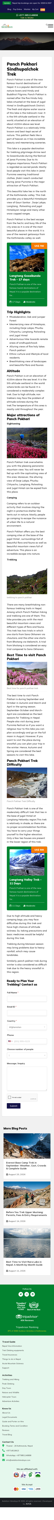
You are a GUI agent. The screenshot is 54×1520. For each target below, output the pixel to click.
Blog (9, 9)
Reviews (5, 1430)
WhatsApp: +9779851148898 (18, 1455)
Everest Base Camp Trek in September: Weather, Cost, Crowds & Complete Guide (26, 1165)
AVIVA (28, 1504)
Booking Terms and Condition (15, 1426)
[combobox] (10, 1041)
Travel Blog (7, 1434)
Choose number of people (20, 1049)
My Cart (35, 9)
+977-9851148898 (28, 16)
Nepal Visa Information (12, 1346)
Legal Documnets (9, 1417)
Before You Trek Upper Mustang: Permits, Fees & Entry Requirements (26, 1214)
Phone (10, 1035)
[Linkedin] (32, 1294)
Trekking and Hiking (10, 1379)
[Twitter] (20, 1294)
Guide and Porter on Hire (13, 1421)
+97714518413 (12, 1450)
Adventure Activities (10, 1401)
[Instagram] (26, 1294)
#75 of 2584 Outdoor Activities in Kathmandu (27, 1331)
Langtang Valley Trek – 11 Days (26, 881)
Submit (13, 1105)
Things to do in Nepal (11, 1359)
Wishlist (27, 9)
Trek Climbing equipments (13, 1350)
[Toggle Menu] (50, 25)
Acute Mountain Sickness (13, 1363)
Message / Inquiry (16, 1063)
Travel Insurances (9, 1355)
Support (5, 1368)
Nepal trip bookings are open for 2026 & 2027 (32, 3)
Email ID (12, 1007)
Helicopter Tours (9, 1397)
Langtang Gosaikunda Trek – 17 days (25, 277)
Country (12, 1021)
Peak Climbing (8, 1384)
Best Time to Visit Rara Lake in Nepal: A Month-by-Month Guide (24, 1263)
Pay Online (17, 9)
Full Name (12, 992)
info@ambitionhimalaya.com (18, 1460)
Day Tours (6, 1388)
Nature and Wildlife (10, 1392)
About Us (6, 1413)
